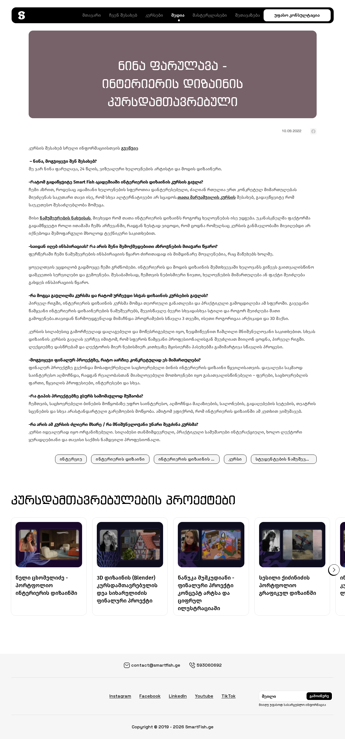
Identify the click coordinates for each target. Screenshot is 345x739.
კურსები (154, 15)
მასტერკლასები (210, 15)
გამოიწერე (319, 696)
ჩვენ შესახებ (123, 15)
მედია (177, 15)
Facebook (150, 696)
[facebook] (313, 131)
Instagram (120, 696)
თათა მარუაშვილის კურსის (207, 197)
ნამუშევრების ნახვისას (65, 218)
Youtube (204, 696)
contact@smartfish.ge (155, 665)
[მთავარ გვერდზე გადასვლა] (21, 15)
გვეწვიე (129, 148)
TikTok (228, 696)
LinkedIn (178, 696)
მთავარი (91, 15)
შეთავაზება (247, 15)
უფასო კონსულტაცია (297, 15)
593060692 (209, 665)
